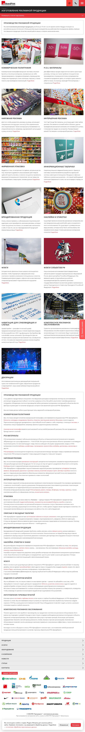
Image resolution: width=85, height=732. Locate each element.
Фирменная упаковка (13, 167)
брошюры (59, 420)
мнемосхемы (59, 584)
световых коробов (63, 471)
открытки (37, 420)
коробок (62, 502)
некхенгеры (72, 446)
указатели (51, 584)
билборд (6, 466)
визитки (52, 420)
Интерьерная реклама (55, 118)
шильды (75, 548)
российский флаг (25, 567)
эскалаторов (39, 492)
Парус (11, 569)
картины (68, 490)
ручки (60, 531)
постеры (62, 490)
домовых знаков (33, 471)
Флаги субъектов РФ (54, 268)
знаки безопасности (16, 550)
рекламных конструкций (29, 461)
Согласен (75, 725)
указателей (43, 471)
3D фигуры (55, 490)
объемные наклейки (65, 548)
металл (21, 548)
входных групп (52, 471)
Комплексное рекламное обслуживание (57, 324)
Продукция (6, 640)
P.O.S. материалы (52, 68)
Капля (6, 569)
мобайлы (56, 446)
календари (14, 420)
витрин (46, 492)
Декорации (7, 378)
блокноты (7, 420)
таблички (44, 584)
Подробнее (30, 81)
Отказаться (64, 725)
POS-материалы (9, 452)
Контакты (6, 668)
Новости (5, 659)
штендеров (65, 468)
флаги (43, 490)
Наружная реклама (12, 118)
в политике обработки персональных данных (21, 727)
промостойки (48, 446)
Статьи (4, 663)
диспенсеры (64, 446)
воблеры (21, 446)
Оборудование (8, 650)
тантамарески (38, 446)
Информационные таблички (59, 167)
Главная (4, 8)
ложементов (39, 502)
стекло (27, 548)
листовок (74, 422)
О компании (7, 654)
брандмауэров (14, 471)
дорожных (23, 471)
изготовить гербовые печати (23, 598)
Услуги (4, 645)
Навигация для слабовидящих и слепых (19, 324)
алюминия (52, 517)
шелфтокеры (29, 446)
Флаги (5, 268)
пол (70, 545)
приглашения (44, 420)
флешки (55, 531)
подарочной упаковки (27, 502)
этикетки (6, 550)
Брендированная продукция (17, 217)
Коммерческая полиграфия (16, 68)
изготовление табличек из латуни (37, 517)
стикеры (48, 490)
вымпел (64, 567)
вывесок (6, 471)
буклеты (30, 420)
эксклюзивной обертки (50, 502)
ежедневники (22, 420)
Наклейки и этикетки (55, 217)
